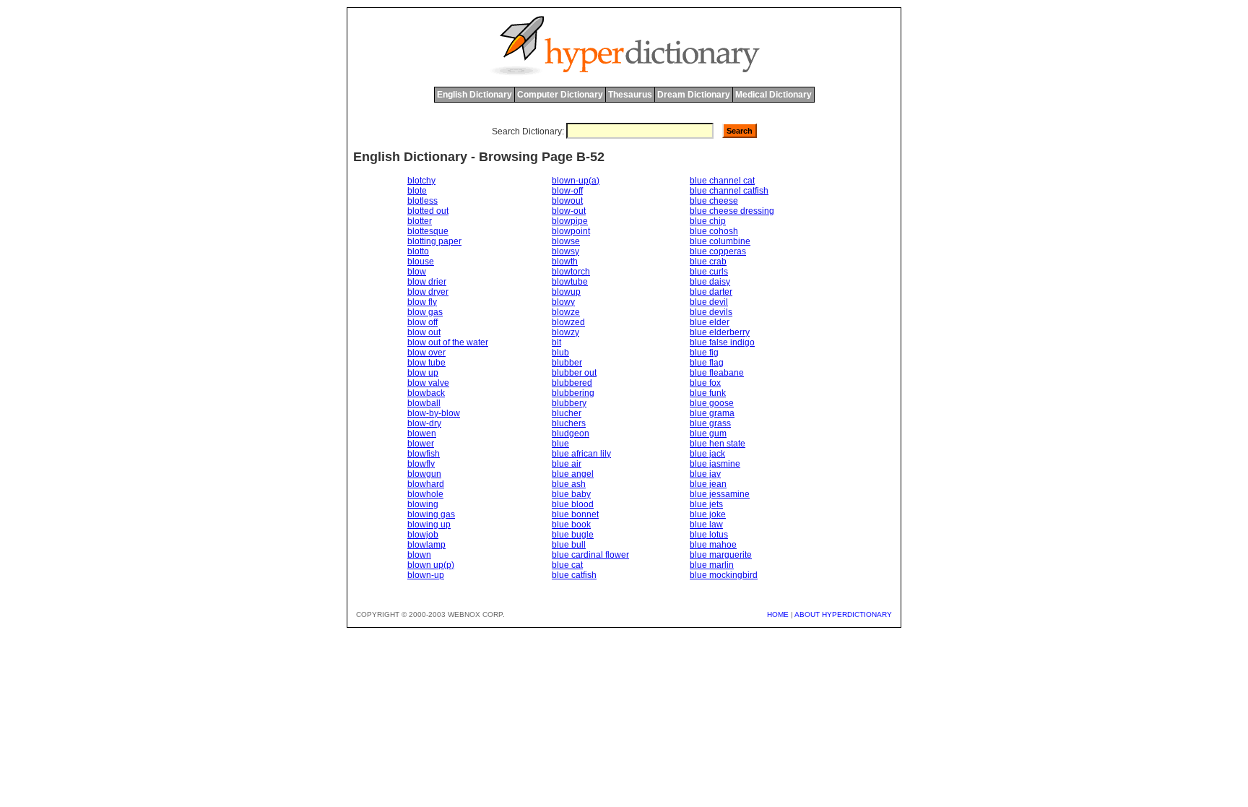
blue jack (707, 454)
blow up (422, 373)
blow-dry (424, 423)
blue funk (708, 393)
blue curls (709, 272)
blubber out (574, 373)
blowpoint (571, 231)
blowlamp (426, 545)
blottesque (427, 231)
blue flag (707, 363)
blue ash (569, 484)
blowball (424, 403)
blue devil (709, 302)
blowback (426, 393)
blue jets (706, 504)
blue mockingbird (724, 575)
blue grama (712, 413)
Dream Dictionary (693, 95)
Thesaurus (630, 95)
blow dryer (427, 292)
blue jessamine (720, 494)
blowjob (422, 535)
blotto (418, 251)
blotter (419, 221)
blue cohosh (714, 231)
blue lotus (709, 535)
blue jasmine (715, 464)
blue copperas (718, 251)
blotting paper (434, 241)
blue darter (711, 292)
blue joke (708, 514)
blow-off (567, 191)
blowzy (565, 332)
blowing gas (431, 514)
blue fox (705, 383)
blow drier (426, 282)
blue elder (709, 322)
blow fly (422, 302)
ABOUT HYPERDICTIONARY (843, 614)
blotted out (427, 211)
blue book (571, 524)
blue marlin (712, 565)
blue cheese (714, 201)
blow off (422, 322)
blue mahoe (713, 545)
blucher (566, 413)
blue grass (710, 423)
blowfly (421, 464)
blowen (421, 433)
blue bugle (573, 535)
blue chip (708, 221)
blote (417, 191)
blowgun (424, 474)
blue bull (569, 545)
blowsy (565, 251)
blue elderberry (720, 332)
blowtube (570, 282)
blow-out (569, 211)
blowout (567, 201)
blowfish (423, 454)
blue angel (573, 474)
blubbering (573, 393)
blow (416, 272)
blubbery (569, 403)
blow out (424, 332)
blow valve (428, 383)
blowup (566, 292)
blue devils (711, 312)
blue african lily (581, 454)
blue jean (708, 484)
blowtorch (571, 272)
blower (420, 444)
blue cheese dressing (732, 211)
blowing (422, 504)
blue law (706, 524)
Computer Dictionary (560, 95)
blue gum (708, 433)
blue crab (708, 261)
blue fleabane (717, 373)
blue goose (712, 403)
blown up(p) (430, 565)
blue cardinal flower (590, 555)
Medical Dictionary (773, 95)
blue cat (567, 565)
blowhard (425, 484)
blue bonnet (575, 514)
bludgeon (570, 433)
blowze (566, 312)
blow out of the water (447, 342)
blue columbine (720, 241)
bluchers (569, 423)
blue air (566, 464)
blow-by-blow (433, 413)
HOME (778, 614)
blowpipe (570, 221)
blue (560, 444)
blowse (566, 241)
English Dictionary (474, 95)
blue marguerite (721, 555)
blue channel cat (722, 181)
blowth (565, 261)
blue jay (705, 474)
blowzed (568, 322)
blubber (567, 363)
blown (419, 555)
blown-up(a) (575, 181)
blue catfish (574, 575)
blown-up (425, 575)
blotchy (421, 181)
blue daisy (710, 282)
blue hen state (717, 444)
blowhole (425, 494)
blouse (420, 261)
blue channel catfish (729, 191)
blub (560, 353)
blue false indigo (722, 342)
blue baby (571, 494)
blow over (426, 353)
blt (556, 342)
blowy (563, 302)
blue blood (573, 504)
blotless (422, 201)
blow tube (426, 363)
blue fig (704, 353)
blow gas (425, 312)
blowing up (429, 524)
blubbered (572, 383)
